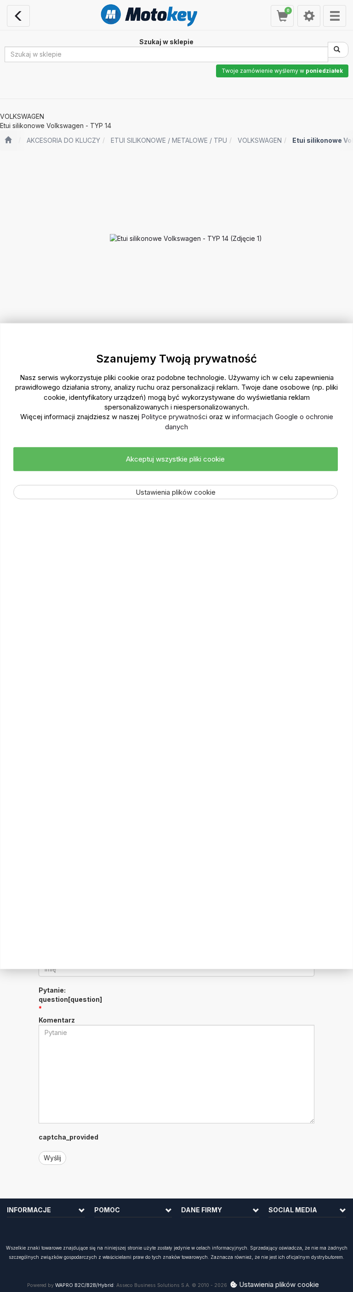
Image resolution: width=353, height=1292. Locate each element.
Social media (292, 1210)
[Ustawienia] (308, 16)
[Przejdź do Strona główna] (8, 140)
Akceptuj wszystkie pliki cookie (175, 459)
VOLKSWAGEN (260, 140)
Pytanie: (70, 994)
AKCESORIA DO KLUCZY (63, 140)
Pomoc (107, 1210)
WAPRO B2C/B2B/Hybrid (84, 1285)
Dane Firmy (201, 1210)
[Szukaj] (338, 50)
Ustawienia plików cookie (176, 491)
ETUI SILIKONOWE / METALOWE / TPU (169, 140)
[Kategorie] (334, 16)
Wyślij (52, 1158)
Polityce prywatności (174, 416)
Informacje (29, 1210)
